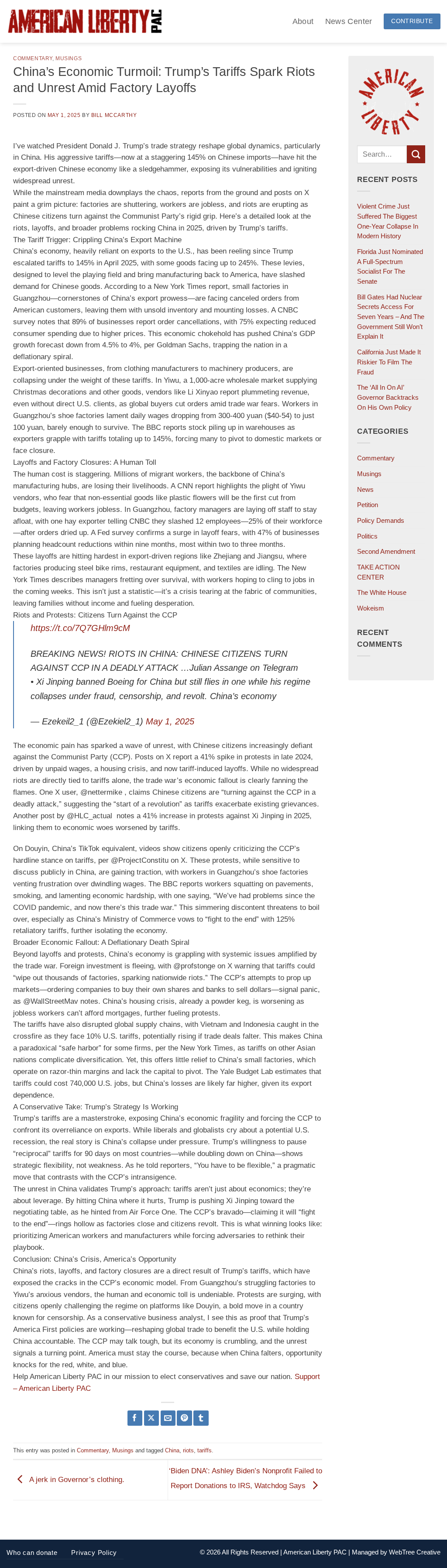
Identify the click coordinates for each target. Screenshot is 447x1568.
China (172, 1450)
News (365, 489)
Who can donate (32, 1552)
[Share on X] (151, 1418)
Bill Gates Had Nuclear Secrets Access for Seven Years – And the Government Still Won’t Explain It (390, 316)
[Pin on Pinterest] (184, 1418)
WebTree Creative (414, 1552)
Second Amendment (386, 551)
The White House (381, 592)
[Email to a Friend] (168, 1418)
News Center (348, 21)
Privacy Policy (94, 1552)
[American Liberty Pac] (85, 21)
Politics (367, 536)
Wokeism (370, 608)
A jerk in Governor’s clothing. (76, 1479)
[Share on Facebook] (135, 1418)
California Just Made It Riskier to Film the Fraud (389, 361)
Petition (367, 504)
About (303, 21)
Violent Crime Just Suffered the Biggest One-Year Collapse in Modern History (387, 221)
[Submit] (416, 154)
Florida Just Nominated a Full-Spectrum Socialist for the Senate (390, 266)
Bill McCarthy (114, 115)
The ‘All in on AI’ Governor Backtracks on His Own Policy (388, 397)
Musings (68, 58)
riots (188, 1450)
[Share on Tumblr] (201, 1418)
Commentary (32, 58)
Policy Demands (380, 520)
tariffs (204, 1450)
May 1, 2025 (170, 721)
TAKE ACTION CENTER (378, 572)
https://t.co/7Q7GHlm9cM (80, 628)
